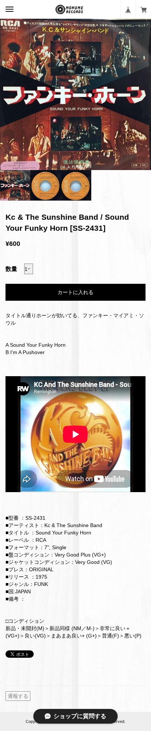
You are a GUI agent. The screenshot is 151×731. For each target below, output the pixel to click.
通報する (18, 696)
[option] (75, 94)
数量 (11, 269)
